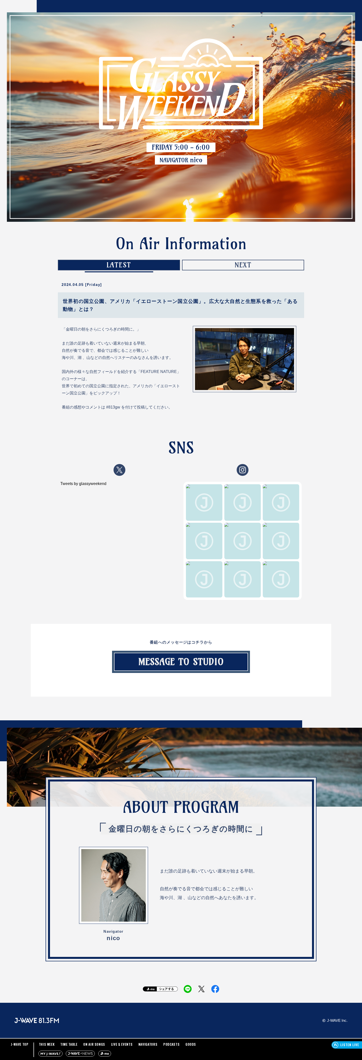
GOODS (190, 1044)
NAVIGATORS (148, 1044)
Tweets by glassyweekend (83, 484)
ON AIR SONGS (94, 1044)
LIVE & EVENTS (121, 1044)
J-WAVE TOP (20, 1044)
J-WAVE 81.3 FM (37, 1020)
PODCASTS (171, 1044)
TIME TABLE (69, 1044)
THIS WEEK (47, 1044)
